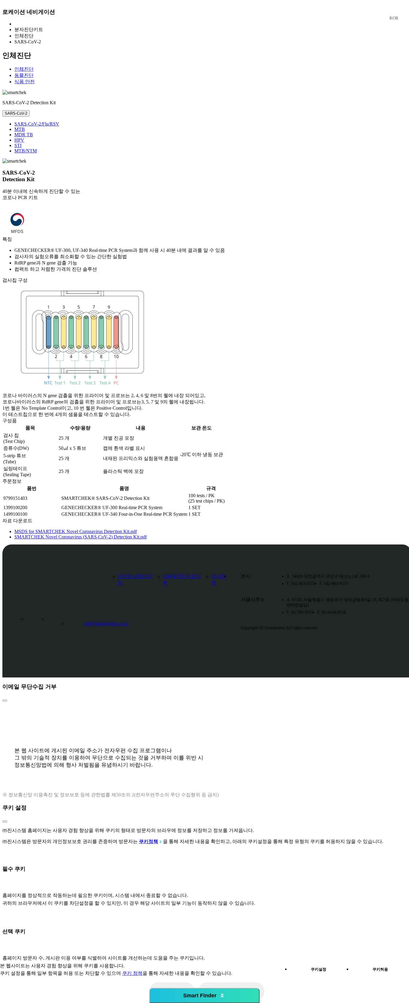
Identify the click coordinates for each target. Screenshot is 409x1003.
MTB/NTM (25, 150)
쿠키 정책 (132, 973)
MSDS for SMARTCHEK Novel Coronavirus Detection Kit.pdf (75, 531)
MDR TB (23, 134)
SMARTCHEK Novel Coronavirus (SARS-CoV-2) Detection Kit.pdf (80, 536)
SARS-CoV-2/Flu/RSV (36, 123)
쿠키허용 (380, 969)
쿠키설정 (318, 969)
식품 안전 (24, 81)
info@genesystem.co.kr (106, 623)
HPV (19, 140)
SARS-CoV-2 (16, 113)
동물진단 (24, 75)
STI (18, 145)
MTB (19, 129)
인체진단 (24, 69)
